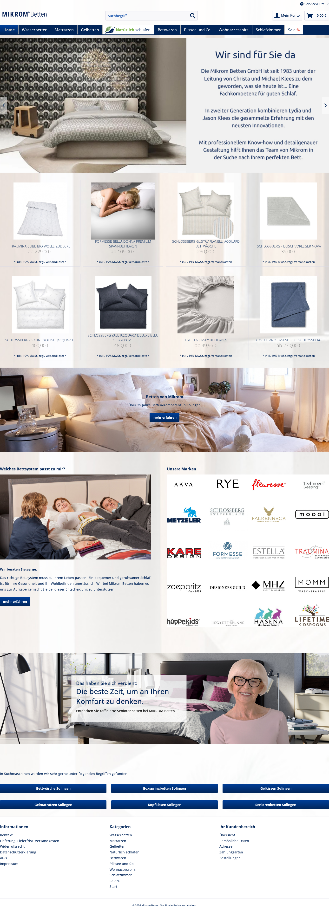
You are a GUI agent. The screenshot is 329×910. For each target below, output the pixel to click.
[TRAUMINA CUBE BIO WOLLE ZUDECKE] (40, 211)
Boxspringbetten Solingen (164, 788)
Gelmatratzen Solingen (53, 804)
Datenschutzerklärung (18, 852)
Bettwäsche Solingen (53, 788)
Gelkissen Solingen (275, 788)
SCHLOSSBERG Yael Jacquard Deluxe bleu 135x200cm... (123, 337)
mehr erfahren (164, 417)
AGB (3, 858)
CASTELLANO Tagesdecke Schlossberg (289, 340)
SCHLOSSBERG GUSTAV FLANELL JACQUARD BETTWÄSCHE (206, 243)
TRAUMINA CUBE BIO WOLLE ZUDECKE (40, 246)
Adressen (227, 846)
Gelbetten (117, 846)
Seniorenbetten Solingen (275, 804)
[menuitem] (151, 15)
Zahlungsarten (231, 852)
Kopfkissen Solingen (164, 804)
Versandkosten (56, 262)
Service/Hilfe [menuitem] (314, 4)
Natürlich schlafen (124, 852)
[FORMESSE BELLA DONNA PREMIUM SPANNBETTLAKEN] (123, 211)
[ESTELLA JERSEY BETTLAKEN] (205, 304)
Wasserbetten (121, 835)
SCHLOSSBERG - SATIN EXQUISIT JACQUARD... (40, 340)
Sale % (115, 880)
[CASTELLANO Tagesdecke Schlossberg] (288, 304)
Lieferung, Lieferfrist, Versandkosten (29, 840)
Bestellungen (230, 858)
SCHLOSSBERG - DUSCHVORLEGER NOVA (289, 246)
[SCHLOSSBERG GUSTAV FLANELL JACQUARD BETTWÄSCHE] (205, 211)
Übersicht (227, 835)
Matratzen (118, 840)
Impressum (9, 863)
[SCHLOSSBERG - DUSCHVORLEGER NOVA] (288, 211)
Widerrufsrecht (12, 846)
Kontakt (6, 835)
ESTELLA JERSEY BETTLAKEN (206, 340)
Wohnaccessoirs (123, 869)
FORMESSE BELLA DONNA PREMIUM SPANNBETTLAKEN (123, 243)
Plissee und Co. (122, 863)
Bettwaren (118, 858)
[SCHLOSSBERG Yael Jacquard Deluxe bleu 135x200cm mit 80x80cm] (123, 304)
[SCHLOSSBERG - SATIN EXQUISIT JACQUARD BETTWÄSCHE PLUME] (40, 304)
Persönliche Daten (234, 840)
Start (113, 886)
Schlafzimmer (121, 875)
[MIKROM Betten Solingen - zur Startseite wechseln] (24, 17)
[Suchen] (193, 15)
